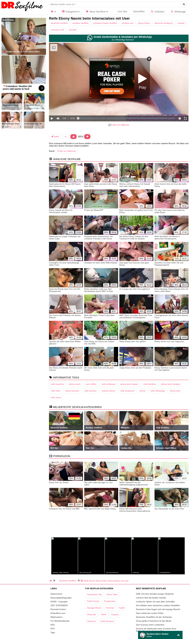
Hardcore (91, 621)
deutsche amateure (164, 23)
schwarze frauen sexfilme (105, 23)
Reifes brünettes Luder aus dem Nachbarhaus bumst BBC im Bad (98, 290)
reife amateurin (127, 391)
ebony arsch (75, 384)
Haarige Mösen (94, 608)
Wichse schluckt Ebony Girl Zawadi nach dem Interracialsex (134, 185)
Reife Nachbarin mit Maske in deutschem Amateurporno (167, 237)
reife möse (56, 397)
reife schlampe (108, 384)
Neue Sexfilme (97, 11)
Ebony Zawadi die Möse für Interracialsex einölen (60, 211)
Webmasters (56, 617)
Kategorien (71, 11)
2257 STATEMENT (59, 605)
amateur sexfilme (80, 23)
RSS (52, 625)
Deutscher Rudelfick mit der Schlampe (154, 617)
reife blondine (149, 384)
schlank (181, 23)
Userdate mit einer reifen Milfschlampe (100, 263)
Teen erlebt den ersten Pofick (149, 613)
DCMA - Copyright (58, 601)
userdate (72, 30)
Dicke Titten (112, 594)
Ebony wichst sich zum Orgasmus (169, 341)
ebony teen (175, 391)
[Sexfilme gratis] (22, 11)
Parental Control (58, 609)
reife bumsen (90, 391)
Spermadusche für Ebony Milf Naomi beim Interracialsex (65, 185)
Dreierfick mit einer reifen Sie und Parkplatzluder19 (169, 264)
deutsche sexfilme (59, 23)
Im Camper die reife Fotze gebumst (134, 289)
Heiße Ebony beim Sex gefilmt (132, 341)
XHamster (91, 614)
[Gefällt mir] (73, 136)
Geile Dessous (107, 621)
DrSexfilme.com (57, 613)
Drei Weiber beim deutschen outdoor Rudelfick (158, 605)
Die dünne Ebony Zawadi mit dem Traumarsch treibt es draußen (133, 237)
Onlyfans (159, 11)
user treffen (91, 384)
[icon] (53, 12)
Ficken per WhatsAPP (93, 210)
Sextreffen (139, 11)
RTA (52, 628)
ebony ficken (144, 23)
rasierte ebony (108, 391)
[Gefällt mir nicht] (87, 136)
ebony (142, 391)
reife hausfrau (57, 384)
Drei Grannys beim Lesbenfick (150, 625)
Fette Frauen (93, 601)
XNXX (103, 614)
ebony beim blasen (129, 384)
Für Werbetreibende (59, 621)
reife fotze (55, 391)
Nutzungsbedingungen (61, 598)
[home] (51, 580)
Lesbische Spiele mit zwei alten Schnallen (155, 601)
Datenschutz (56, 594)
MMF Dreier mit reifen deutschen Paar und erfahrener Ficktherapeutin (135, 316)
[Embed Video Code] (65, 136)
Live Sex (122, 11)
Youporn (115, 614)
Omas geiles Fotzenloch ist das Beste (153, 621)
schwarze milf (57, 30)
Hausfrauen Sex (94, 594)
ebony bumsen (72, 391)
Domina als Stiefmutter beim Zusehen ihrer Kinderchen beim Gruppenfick (156, 629)
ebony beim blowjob (170, 384)
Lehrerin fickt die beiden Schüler (151, 598)
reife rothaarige (157, 391)
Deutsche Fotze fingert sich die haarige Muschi (158, 609)
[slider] (126, 118)
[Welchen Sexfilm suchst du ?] (184, 4)
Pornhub (110, 608)
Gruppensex (109, 601)
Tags (52, 632)
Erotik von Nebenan (66, 151)
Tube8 (122, 608)
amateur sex (127, 23)
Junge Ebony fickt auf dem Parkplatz (135, 368)
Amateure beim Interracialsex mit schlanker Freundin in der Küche (98, 237)
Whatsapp (180, 11)
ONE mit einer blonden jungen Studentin (155, 594)
